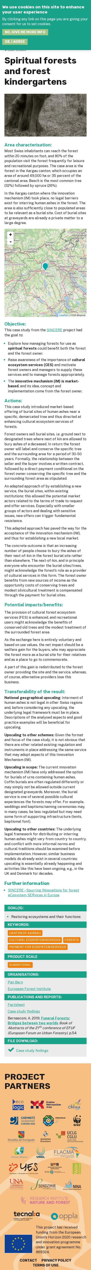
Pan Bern (15, 982)
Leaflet (63, 315)
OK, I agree (15, 41)
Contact (28, 1260)
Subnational (20, 965)
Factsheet (16, 1005)
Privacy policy (56, 1260)
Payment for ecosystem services (37, 947)
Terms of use (46, 1265)
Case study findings (24, 1011)
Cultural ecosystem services (34, 940)
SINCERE (54, 330)
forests (71, 940)
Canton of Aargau (25, 933)
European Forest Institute (29, 989)
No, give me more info (25, 32)
